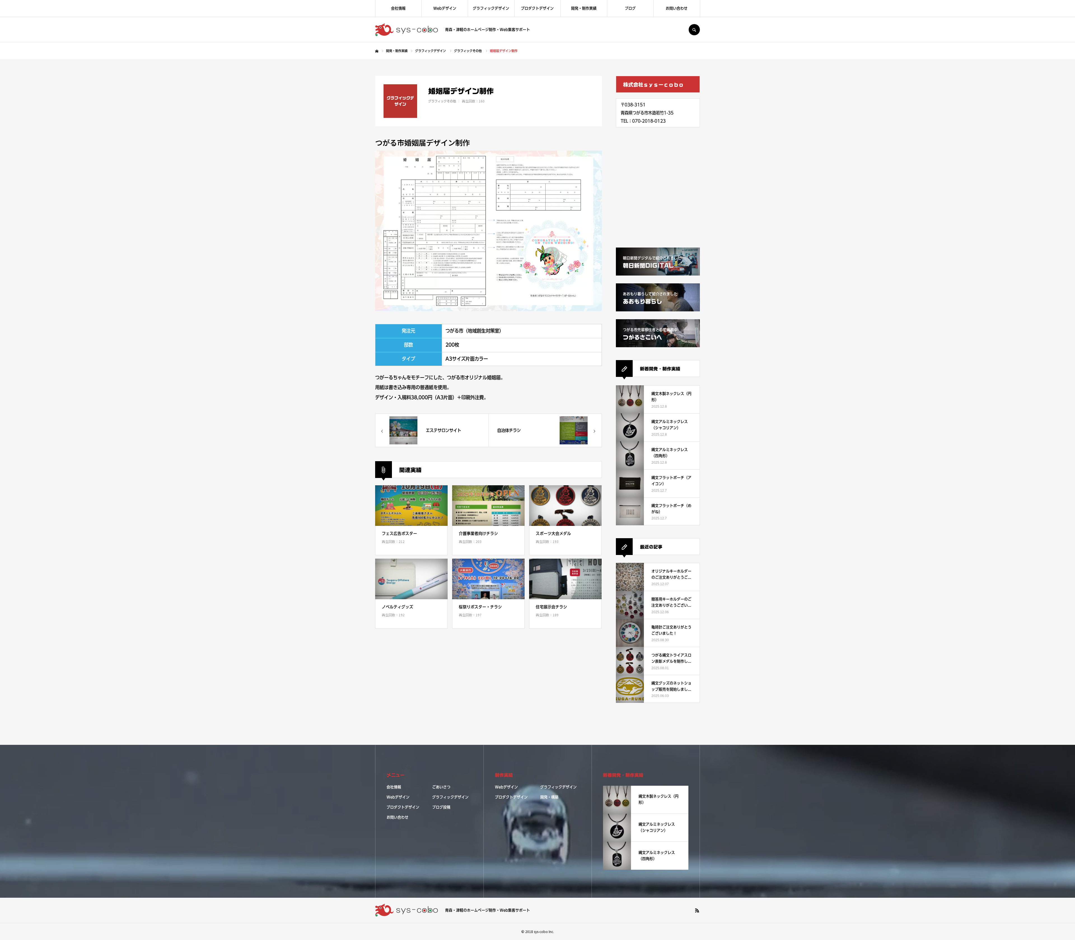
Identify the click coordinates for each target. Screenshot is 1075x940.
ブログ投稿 (441, 807)
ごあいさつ (441, 787)
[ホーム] (376, 51)
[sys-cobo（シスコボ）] (406, 30)
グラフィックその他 (442, 101)
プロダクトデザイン (537, 8)
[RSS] (697, 910)
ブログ (630, 8)
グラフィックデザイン (491, 8)
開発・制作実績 (584, 8)
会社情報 (398, 8)
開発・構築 (549, 797)
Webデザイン (444, 8)
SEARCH (694, 29)
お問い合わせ (677, 8)
